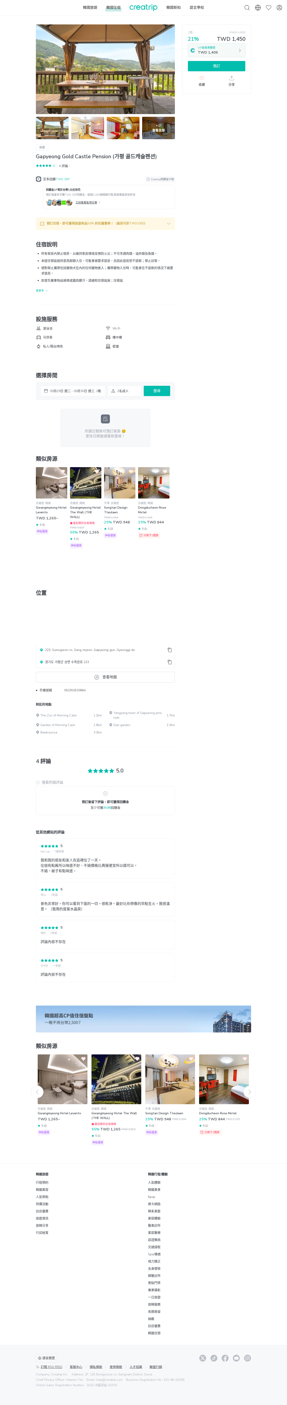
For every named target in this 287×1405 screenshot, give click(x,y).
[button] (105, 223)
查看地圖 (109, 677)
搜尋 (157, 390)
